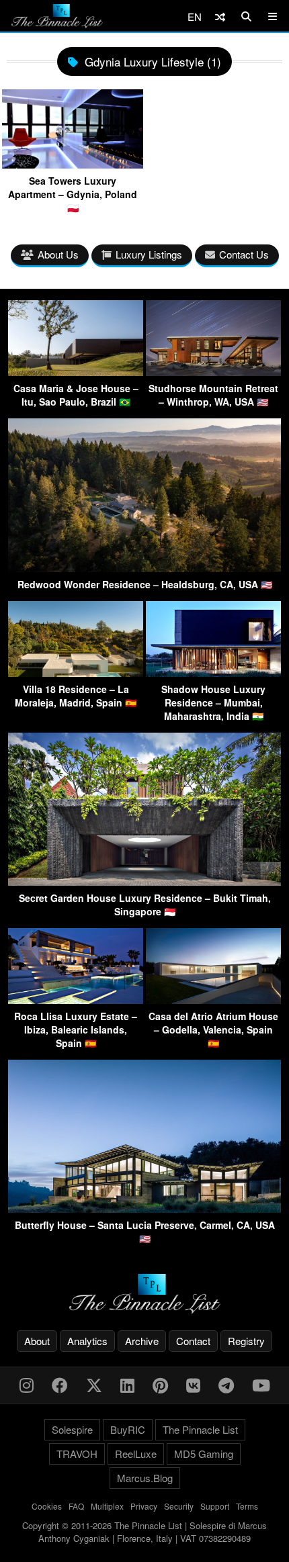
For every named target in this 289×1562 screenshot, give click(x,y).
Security (179, 1506)
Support (214, 1506)
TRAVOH (76, 1453)
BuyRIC (127, 1429)
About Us (58, 254)
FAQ (76, 1506)
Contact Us (244, 254)
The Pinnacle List (200, 1429)
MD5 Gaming (203, 1453)
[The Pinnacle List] (144, 1294)
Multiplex (107, 1506)
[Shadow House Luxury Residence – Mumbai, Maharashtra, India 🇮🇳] (213, 672)
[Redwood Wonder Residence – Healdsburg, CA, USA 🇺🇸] (144, 568)
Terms (247, 1506)
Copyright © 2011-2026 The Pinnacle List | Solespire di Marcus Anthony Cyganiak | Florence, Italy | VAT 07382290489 (144, 1532)
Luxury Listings (149, 254)
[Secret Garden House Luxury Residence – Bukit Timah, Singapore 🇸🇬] (144, 881)
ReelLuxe (136, 1453)
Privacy (143, 1506)
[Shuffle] (220, 16)
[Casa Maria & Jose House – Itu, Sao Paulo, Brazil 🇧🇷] (75, 372)
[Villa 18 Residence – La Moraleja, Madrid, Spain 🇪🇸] (75, 672)
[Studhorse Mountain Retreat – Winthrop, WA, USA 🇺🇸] (213, 372)
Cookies (47, 1506)
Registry (246, 1341)
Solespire (72, 1429)
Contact (193, 1341)
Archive (142, 1341)
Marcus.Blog (145, 1478)
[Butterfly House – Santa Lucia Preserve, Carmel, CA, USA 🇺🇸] (144, 1208)
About (37, 1341)
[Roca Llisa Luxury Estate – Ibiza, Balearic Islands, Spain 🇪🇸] (75, 1000)
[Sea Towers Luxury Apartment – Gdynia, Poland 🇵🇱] (72, 163)
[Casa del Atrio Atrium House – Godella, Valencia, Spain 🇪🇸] (213, 1000)
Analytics (87, 1341)
